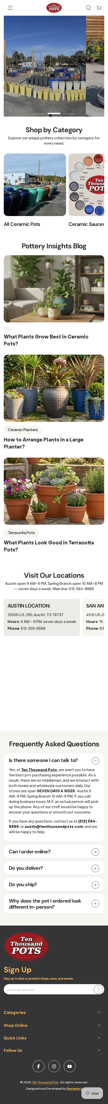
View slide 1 (39, 111)
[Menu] (10, 8)
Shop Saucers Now (33, 99)
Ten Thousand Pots (45, 1082)
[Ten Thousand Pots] (26, 960)
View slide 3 (69, 111)
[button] (88, 8)
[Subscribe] (98, 989)
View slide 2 (54, 111)
